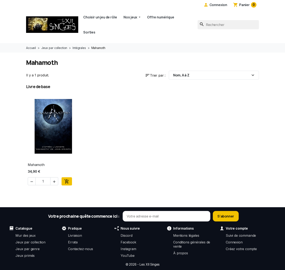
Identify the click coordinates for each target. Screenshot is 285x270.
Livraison (75, 235)
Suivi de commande (241, 235)
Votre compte (237, 228)
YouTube (128, 255)
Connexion (234, 242)
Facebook (128, 242)
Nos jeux (131, 17)
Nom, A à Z (214, 75)
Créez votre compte (241, 249)
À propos (180, 253)
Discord (126, 235)
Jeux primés (25, 255)
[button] (215, 5)
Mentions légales (186, 235)
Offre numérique (160, 17)
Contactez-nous (80, 249)
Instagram (128, 249)
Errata (73, 242)
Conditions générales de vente (191, 244)
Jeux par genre (27, 249)
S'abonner (225, 216)
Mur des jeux (25, 235)
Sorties (89, 32)
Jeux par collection (30, 242)
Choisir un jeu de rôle (100, 17)
